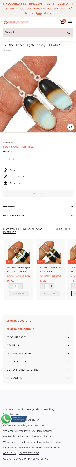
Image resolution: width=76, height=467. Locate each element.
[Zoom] (70, 127)
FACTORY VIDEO (29, 453)
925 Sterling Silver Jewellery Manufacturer (28, 436)
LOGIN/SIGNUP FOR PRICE (18, 146)
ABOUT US (9, 453)
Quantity (7, 151)
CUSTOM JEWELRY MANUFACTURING (26, 458)
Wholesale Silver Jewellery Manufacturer (27, 430)
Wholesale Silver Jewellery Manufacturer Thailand (33, 441)
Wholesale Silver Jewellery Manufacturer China (31, 447)
